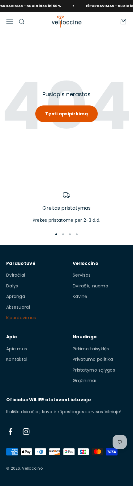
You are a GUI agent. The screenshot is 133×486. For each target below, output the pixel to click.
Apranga (15, 296)
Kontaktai (17, 359)
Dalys (12, 286)
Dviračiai (15, 275)
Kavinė (80, 296)
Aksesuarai (18, 307)
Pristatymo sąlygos (94, 370)
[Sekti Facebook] (10, 431)
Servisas (82, 275)
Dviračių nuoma (90, 286)
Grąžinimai (84, 380)
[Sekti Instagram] (26, 431)
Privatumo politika (93, 359)
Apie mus (16, 349)
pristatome (61, 220)
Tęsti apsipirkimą (66, 114)
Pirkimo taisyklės (91, 349)
